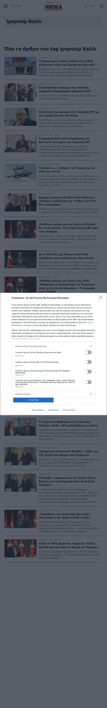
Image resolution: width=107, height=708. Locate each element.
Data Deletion (38, 410)
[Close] (101, 298)
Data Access (53, 410)
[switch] (88, 352)
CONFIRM (33, 400)
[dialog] (53, 354)
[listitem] (53, 346)
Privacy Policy (69, 410)
